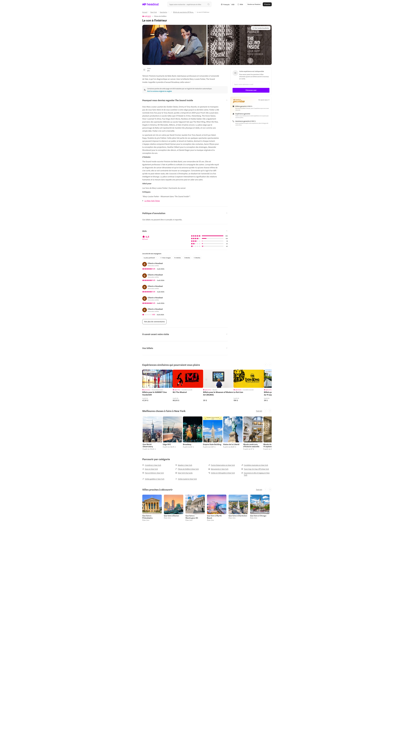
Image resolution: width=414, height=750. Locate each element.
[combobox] (189, 4)
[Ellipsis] (170, 13)
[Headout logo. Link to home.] (150, 4)
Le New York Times (152, 200)
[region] (157, 379)
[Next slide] (270, 411)
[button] (174, 45)
